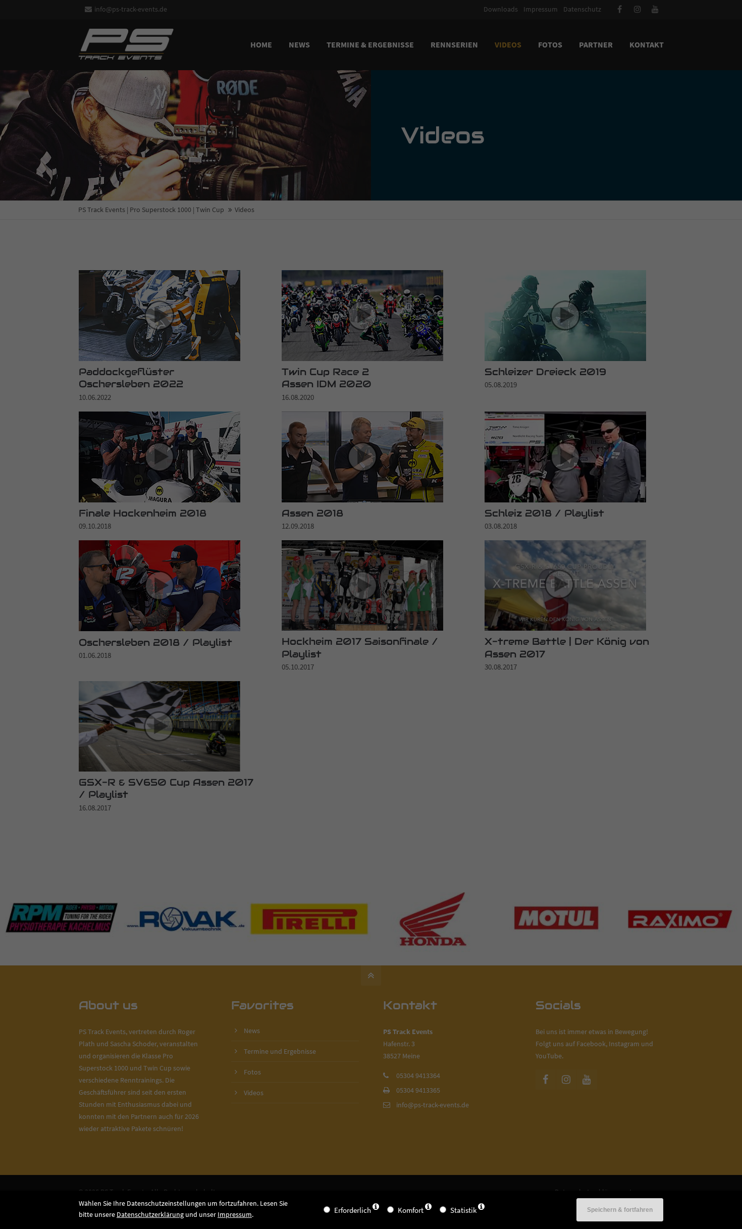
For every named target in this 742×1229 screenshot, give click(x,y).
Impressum (235, 1214)
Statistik (463, 1210)
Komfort (410, 1210)
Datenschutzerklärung (150, 1214)
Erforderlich (352, 1210)
